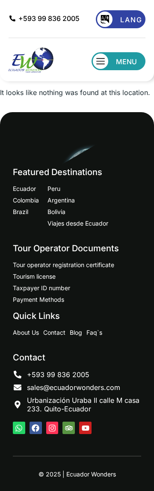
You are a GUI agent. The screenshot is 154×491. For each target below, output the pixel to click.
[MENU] (100, 61)
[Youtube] (85, 428)
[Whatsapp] (19, 428)
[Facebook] (36, 428)
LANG (131, 19)
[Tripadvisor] (68, 428)
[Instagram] (52, 428)
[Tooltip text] (141, 446)
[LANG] (105, 19)
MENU (126, 61)
